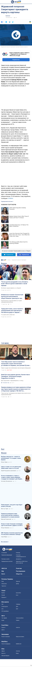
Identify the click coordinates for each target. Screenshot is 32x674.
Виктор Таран (4, 508)
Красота (3, 653)
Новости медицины (5, 643)
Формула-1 (3, 597)
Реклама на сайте (5, 559)
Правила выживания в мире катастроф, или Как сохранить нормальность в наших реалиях (10, 515)
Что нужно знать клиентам (8, 314)
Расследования (20, 571)
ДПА (17, 606)
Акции (2, 620)
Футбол (3, 592)
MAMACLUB (18, 643)
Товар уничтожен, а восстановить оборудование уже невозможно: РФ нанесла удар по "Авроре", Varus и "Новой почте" (12, 310)
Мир (2, 571)
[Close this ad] (31, 665)
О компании (4, 552)
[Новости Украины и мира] (3, 260)
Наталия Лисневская (6, 481)
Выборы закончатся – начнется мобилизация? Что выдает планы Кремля (11, 458)
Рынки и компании (5, 636)
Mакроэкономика (20, 636)
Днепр (17, 583)
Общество (19, 574)
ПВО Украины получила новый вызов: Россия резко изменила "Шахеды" (12, 533)
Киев (2, 581)
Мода (17, 653)
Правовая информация (6, 555)
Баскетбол (18, 592)
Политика (19, 568)
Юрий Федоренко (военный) (8, 470)
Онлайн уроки (4, 606)
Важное (4, 263)
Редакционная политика (6, 201)
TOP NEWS (5, 343)
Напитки (18, 627)
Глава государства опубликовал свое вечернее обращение (16, 368)
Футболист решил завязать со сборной (11, 288)
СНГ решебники (5, 611)
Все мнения (4, 541)
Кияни (9, 259)
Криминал (8, 15)
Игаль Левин (4, 462)
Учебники (18, 604)
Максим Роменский (6, 519)
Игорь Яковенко (5, 527)
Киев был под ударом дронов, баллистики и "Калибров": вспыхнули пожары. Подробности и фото (15, 376)
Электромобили (19, 618)
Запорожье (4, 583)
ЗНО (2, 608)
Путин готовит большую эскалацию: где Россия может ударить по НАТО (12, 524)
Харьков (18, 581)
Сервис (17, 620)
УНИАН (10, 198)
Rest (2, 449)
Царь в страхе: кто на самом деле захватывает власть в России (11, 467)
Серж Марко (4, 536)
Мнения (3, 453)
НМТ (17, 608)
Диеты (3, 629)
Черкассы (3, 586)
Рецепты (3, 627)
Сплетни (18, 651)
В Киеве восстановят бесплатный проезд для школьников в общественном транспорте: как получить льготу (12, 296)
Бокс (17, 595)
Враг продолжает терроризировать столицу (12, 380)
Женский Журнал (5, 655)
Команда (18, 552)
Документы (18, 559)
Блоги (3, 574)
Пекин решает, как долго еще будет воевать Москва (11, 505)
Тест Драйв (4, 618)
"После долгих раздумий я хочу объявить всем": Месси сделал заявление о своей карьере (14, 283)
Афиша (3, 651)
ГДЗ (2, 604)
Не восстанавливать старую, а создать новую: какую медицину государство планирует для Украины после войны (12, 477)
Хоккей (3, 595)
